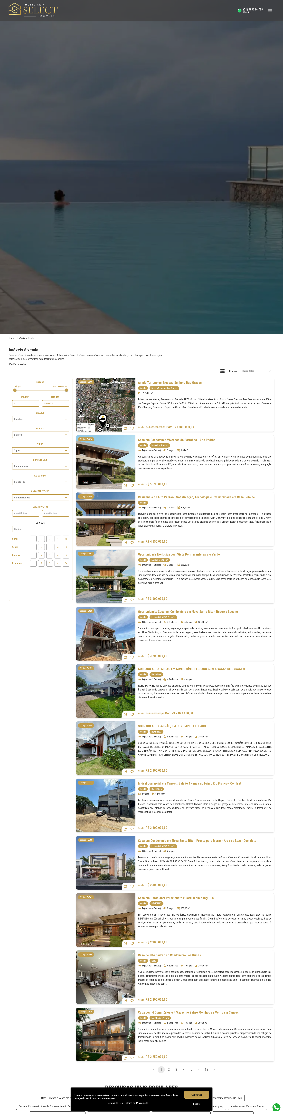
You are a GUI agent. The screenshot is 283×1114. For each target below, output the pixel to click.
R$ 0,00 (18, 386)
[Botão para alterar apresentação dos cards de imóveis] (222, 371)
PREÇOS (40, 382)
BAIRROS (40, 428)
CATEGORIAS (40, 475)
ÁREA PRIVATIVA (40, 507)
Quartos (16, 555)
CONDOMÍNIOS (40, 460)
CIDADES (40, 413)
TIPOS (40, 444)
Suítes (15, 539)
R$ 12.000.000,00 (59, 386)
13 (206, 1069)
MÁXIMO (55, 397)
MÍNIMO (25, 397)
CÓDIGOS (40, 523)
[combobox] (242, 371)
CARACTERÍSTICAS (40, 491)
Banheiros (17, 563)
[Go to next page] (214, 1069)
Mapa (234, 371)
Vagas (15, 547)
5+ (66, 538)
